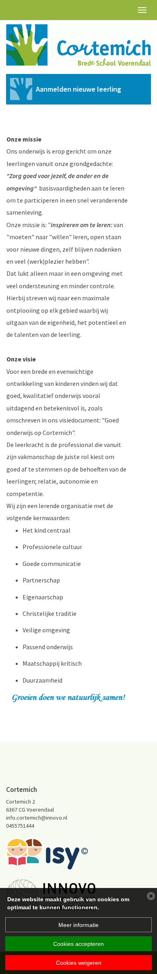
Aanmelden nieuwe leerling (78, 89)
